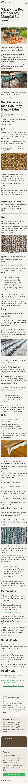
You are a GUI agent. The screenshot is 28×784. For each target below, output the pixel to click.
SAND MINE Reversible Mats (10, 636)
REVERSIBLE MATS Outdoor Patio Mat (13, 613)
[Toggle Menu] (26, 3)
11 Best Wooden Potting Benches (13, 686)
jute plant (13, 134)
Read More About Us (14, 774)
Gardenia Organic (7, 24)
